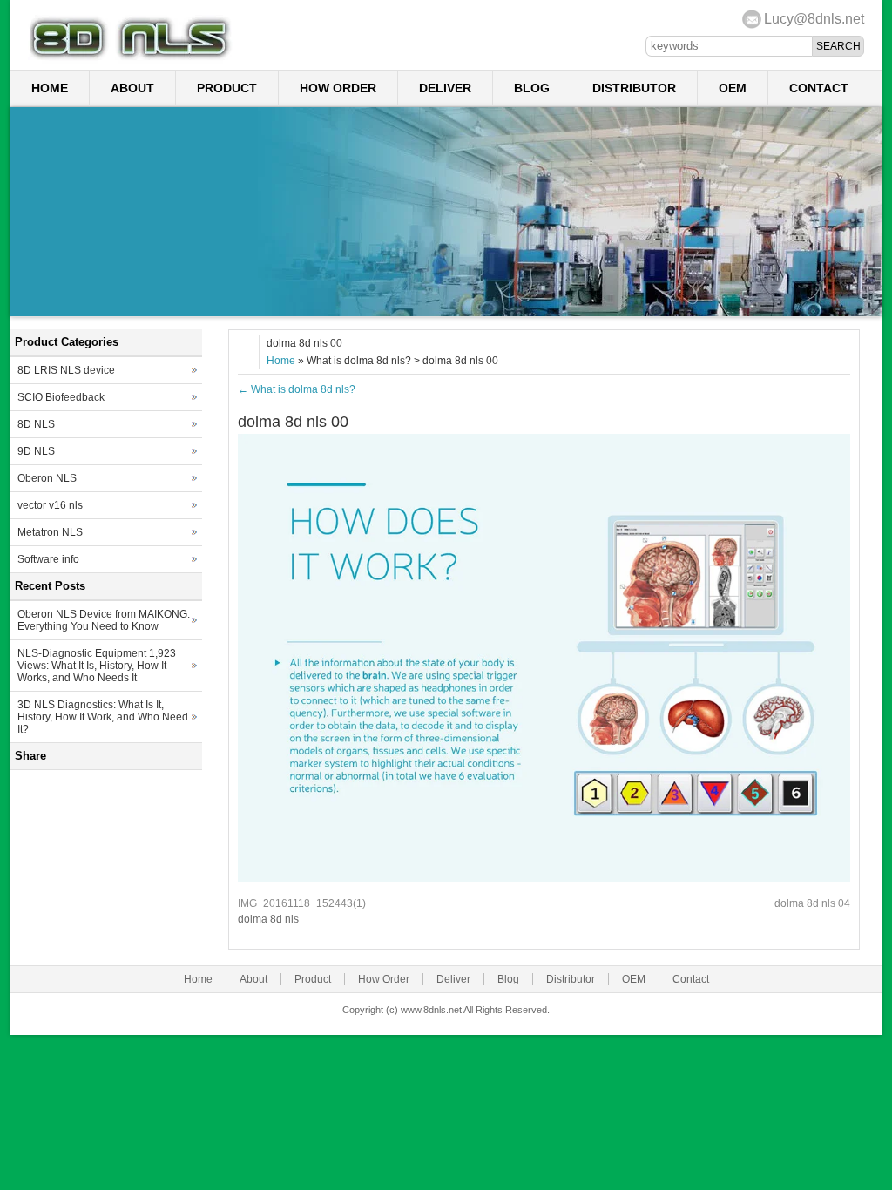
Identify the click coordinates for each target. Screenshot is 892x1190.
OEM (733, 88)
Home (49, 88)
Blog (532, 88)
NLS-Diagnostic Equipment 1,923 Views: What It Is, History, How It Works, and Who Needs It (96, 665)
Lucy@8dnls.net (814, 18)
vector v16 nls (50, 505)
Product (227, 88)
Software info (48, 559)
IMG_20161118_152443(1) (302, 903)
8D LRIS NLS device (66, 370)
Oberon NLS (47, 478)
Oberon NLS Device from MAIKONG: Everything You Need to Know (103, 620)
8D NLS (36, 424)
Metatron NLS (50, 532)
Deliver (445, 88)
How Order (338, 88)
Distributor (634, 88)
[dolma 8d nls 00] (544, 879)
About (132, 88)
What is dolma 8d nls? (296, 389)
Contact (818, 88)
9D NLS (36, 451)
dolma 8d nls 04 (812, 903)
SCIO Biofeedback (61, 397)
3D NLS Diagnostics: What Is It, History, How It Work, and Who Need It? (102, 717)
